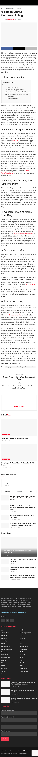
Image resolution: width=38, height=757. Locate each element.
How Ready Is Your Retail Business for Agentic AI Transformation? (18, 552)
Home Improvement (26, 633)
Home (2, 8)
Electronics (4, 655)
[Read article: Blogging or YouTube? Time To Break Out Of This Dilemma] (19, 452)
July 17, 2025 (7, 555)
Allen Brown (10, 19)
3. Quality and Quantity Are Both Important (18, 92)
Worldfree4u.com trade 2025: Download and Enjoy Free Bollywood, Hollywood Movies (22, 498)
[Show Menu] (2, 2)
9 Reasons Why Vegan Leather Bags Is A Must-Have (23, 568)
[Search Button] (36, 2)
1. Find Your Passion (12, 87)
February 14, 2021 (22, 19)
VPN (21, 666)
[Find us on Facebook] (3, 620)
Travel (22, 663)
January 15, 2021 (6, 467)
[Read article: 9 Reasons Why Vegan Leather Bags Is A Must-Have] (5, 569)
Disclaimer (12, 751)
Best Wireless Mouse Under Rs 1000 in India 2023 (22, 516)
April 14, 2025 (14, 563)
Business (4, 638)
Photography (24, 646)
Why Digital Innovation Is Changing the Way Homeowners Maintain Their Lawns (22, 576)
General (3, 674)
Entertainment (5, 657)
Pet (21, 644)
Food (3, 666)
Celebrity (4, 641)
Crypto (3, 644)
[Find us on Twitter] (7, 620)
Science (22, 655)
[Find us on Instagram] (12, 620)
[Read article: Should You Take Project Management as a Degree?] (5, 561)
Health (22, 630)
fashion (4, 660)
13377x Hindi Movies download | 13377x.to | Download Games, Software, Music (22, 507)
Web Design (23, 668)
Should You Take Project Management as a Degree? (23, 560)
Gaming (3, 671)
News (21, 641)
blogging (8, 367)
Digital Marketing (10, 8)
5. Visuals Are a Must (12, 96)
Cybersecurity (5, 646)
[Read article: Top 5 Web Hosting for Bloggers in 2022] (19, 427)
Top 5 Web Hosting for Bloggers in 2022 (14, 438)
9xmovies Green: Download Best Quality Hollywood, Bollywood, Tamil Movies (23, 524)
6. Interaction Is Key (12, 98)
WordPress (15, 141)
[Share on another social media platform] (31, 48)
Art (2, 630)
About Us (3, 751)
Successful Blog (30, 367)
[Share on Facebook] (7, 48)
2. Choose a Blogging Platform (15, 90)
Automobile (5, 633)
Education (4, 652)
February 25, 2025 (15, 579)
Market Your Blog (18, 367)
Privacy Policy (22, 751)
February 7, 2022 (6, 440)
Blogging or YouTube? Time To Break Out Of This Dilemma (17, 464)
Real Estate (23, 649)
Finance (3, 663)
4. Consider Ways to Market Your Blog (17, 94)
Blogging (19, 8)
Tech (21, 660)
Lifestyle (22, 638)
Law (21, 635)
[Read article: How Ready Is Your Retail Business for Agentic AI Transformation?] (5, 684)
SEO (21, 657)
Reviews (22, 652)
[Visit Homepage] (19, 3)
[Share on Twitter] (19, 48)
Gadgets (4, 668)
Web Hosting (24, 671)
